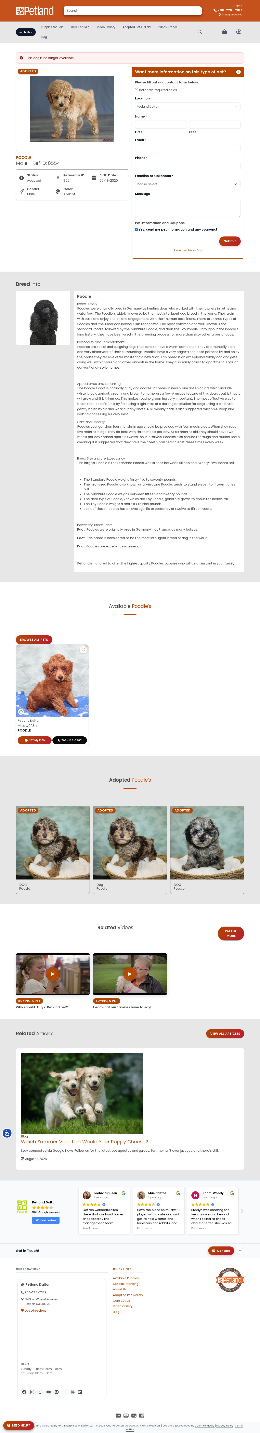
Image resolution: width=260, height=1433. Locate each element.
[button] (242, 1212)
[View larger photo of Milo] (83, 649)
